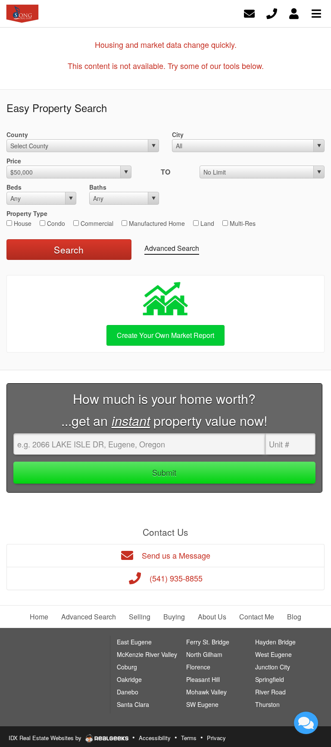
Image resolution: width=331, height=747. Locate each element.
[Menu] (316, 13)
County (17, 134)
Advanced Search (171, 248)
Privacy (216, 738)
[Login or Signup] (294, 13)
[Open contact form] (249, 13)
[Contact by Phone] (271, 13)
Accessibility (155, 738)
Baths (97, 187)
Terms (189, 738)
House (21, 223)
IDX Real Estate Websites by (46, 738)
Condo (55, 223)
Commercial (96, 223)
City (178, 134)
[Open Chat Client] (306, 723)
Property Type (26, 213)
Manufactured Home (156, 223)
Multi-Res (242, 223)
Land (206, 223)
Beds (14, 187)
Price (13, 160)
